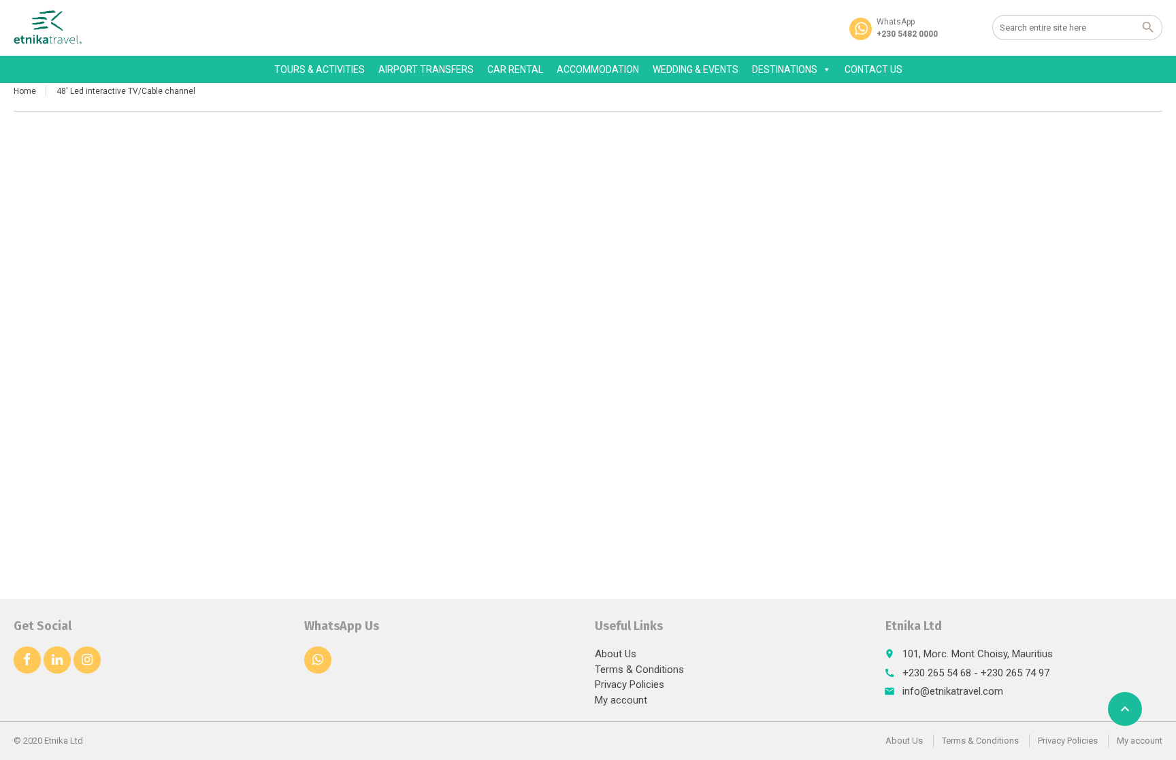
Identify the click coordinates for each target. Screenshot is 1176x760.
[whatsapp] (317, 660)
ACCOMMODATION (598, 69)
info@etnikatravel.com (952, 691)
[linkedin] (57, 660)
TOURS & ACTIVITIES (319, 69)
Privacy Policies (629, 684)
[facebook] (27, 660)
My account (621, 700)
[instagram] (87, 660)
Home (25, 91)
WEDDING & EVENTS (695, 69)
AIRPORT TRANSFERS (426, 69)
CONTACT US (873, 69)
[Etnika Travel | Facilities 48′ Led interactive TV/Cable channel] (48, 27)
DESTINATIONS (784, 69)
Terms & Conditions (639, 669)
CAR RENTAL (515, 69)
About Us (615, 654)
